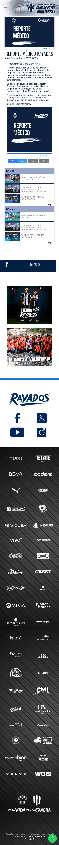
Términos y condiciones (38, 834)
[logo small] (36, 9)
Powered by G (29, 839)
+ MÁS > (49, 205)
